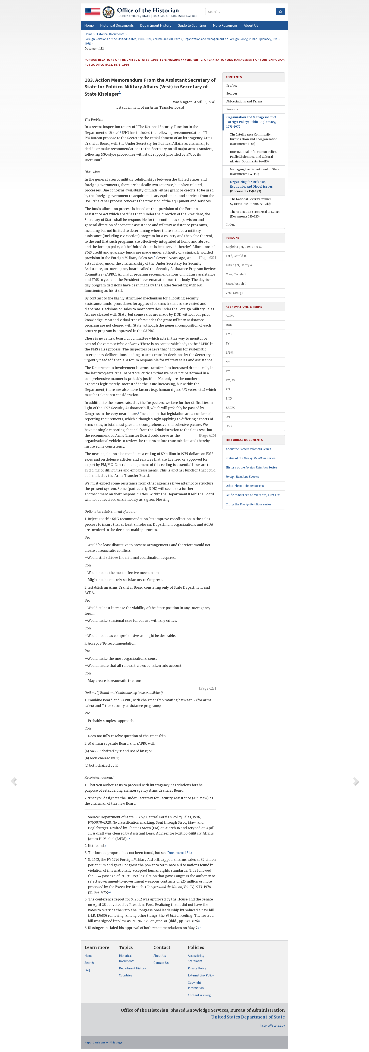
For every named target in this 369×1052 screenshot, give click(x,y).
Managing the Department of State (255, 172)
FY (227, 343)
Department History (132, 968)
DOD (229, 325)
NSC (228, 362)
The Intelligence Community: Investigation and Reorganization (253, 139)
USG (229, 426)
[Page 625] (207, 258)
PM (228, 371)
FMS (229, 334)
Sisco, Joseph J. (236, 284)
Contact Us (161, 963)
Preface (231, 86)
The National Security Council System (250, 201)
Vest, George (234, 293)
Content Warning (199, 995)
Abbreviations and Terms (244, 101)
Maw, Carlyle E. (236, 274)
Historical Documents (127, 958)
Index (230, 224)
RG (228, 389)
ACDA (230, 316)
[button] (117, 25)
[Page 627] (207, 688)
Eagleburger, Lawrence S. (244, 247)
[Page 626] (207, 435)
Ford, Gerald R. (236, 256)
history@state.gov (272, 1025)
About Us (160, 956)
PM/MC (231, 380)
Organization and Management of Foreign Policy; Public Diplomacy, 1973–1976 (251, 121)
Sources (231, 93)
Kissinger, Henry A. (239, 265)
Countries (125, 975)
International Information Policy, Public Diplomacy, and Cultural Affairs (253, 156)
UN (228, 417)
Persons (232, 109)
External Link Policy (201, 975)
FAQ (87, 970)
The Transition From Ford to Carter (255, 214)
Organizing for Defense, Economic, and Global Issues (251, 186)
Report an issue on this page (104, 1042)
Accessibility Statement (196, 958)
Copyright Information (196, 985)
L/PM (229, 353)
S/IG (229, 398)
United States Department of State (248, 1017)
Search (89, 963)
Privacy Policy (197, 968)
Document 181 (178, 853)
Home (88, 956)
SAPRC (230, 408)
